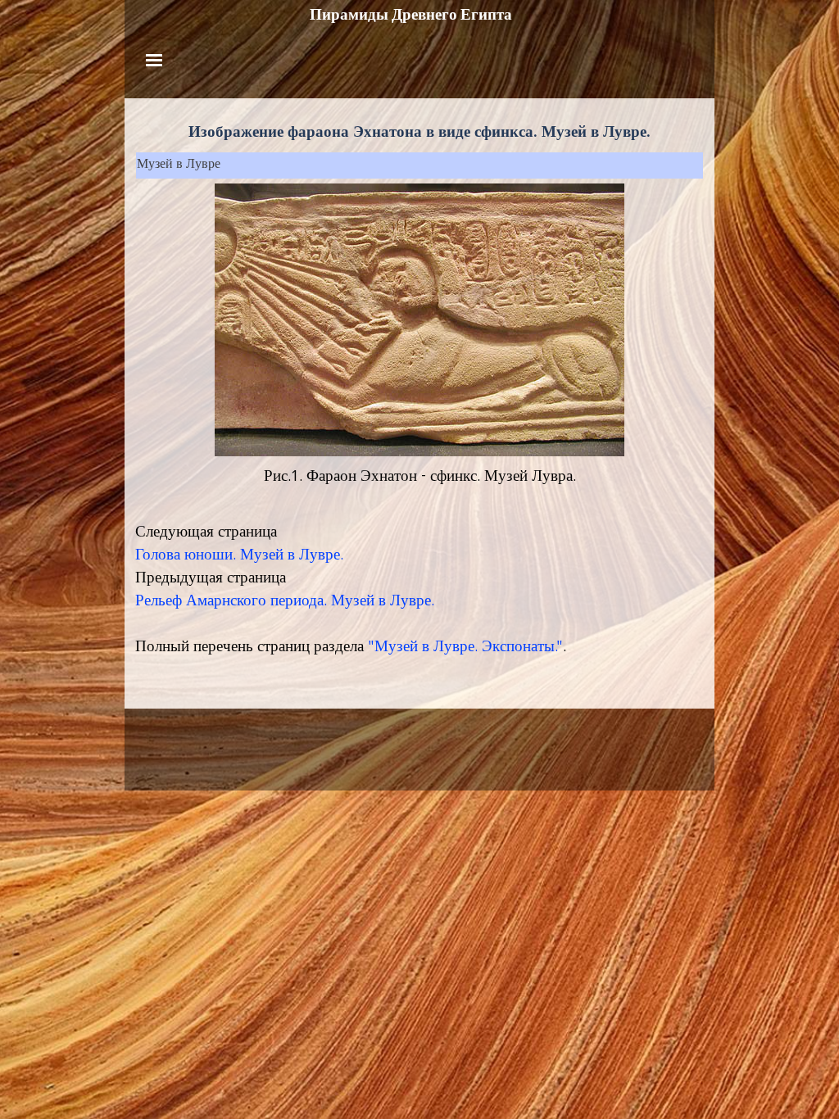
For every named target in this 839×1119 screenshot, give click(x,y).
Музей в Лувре (178, 165)
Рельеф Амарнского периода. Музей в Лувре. (284, 602)
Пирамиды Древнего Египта (411, 15)
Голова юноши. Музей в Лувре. (239, 556)
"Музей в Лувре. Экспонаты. (462, 648)
